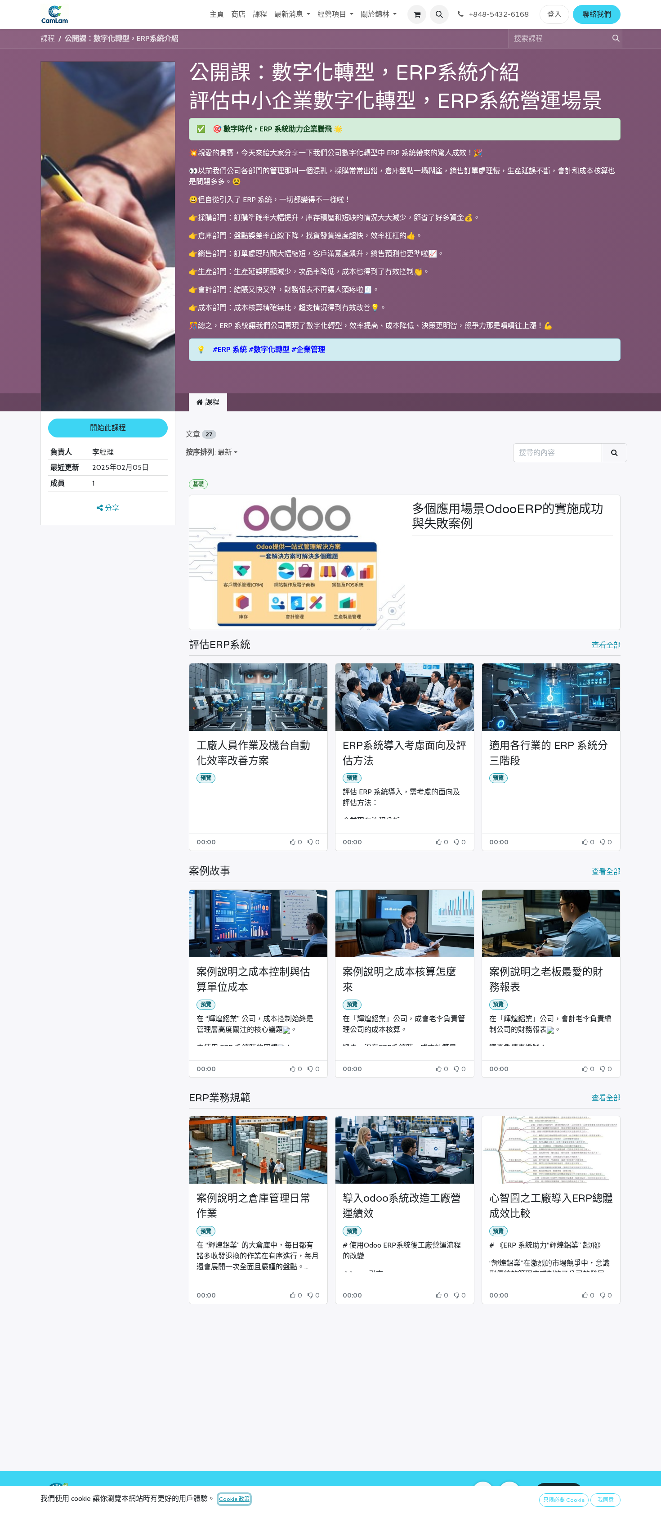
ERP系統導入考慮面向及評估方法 (404, 753)
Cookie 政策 (234, 1499)
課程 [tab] (211, 402)
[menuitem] (217, 14)
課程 (47, 38)
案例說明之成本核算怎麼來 (399, 980)
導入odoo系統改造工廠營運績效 (402, 1206)
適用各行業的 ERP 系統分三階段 (548, 753)
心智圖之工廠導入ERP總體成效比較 (551, 1206)
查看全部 (606, 645)
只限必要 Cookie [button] (564, 1500)
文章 (199, 434)
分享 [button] (111, 508)
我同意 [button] (606, 1500)
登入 (554, 14)
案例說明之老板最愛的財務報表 (546, 980)
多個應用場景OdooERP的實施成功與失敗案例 (507, 517)
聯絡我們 (596, 14)
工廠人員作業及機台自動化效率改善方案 (253, 753)
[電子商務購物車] (416, 14)
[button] (439, 14)
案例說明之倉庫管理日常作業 (253, 1206)
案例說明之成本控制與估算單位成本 (253, 980)
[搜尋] (612, 38)
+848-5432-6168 (498, 14)
